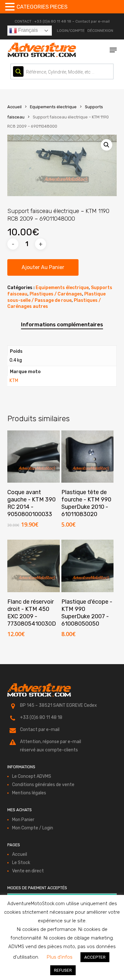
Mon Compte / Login (32, 828)
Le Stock (21, 862)
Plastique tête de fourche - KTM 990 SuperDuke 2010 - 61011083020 (86, 503)
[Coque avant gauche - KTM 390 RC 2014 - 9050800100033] (33, 456)
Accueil (14, 106)
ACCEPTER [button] (95, 957)
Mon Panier (23, 819)
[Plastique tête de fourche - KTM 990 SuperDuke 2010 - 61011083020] (87, 456)
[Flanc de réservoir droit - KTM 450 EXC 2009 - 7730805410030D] (33, 566)
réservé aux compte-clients (49, 750)
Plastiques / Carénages (56, 294)
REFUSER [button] (63, 970)
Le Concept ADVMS (31, 776)
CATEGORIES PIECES (42, 7)
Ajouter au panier (43, 267)
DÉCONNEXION (100, 30)
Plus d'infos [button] (59, 957)
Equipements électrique (53, 106)
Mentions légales (29, 793)
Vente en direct (28, 871)
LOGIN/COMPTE (71, 30)
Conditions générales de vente (43, 784)
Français (27, 30)
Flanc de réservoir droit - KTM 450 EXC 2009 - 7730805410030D (31, 612)
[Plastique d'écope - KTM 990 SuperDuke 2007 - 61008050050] (87, 566)
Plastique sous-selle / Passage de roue (56, 297)
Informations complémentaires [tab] (62, 324)
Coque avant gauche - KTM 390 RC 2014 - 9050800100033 (31, 503)
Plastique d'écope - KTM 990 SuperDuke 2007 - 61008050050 (86, 612)
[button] (113, 50)
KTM (14, 380)
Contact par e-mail (92, 21)
